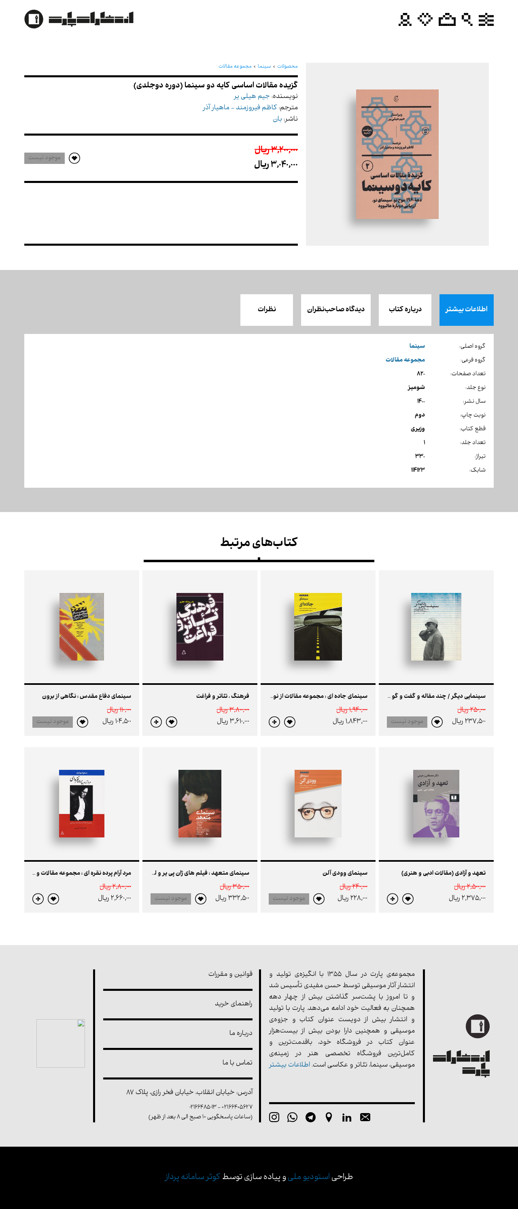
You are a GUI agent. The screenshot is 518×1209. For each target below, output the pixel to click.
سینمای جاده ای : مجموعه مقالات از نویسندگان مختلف (299, 697)
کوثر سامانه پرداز (193, 1178)
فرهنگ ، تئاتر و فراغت (222, 697)
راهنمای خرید (234, 1004)
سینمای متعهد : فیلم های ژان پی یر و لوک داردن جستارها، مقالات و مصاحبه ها (151, 873)
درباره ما (241, 1034)
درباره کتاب (405, 310)
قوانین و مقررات (230, 975)
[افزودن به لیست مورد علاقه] (437, 722)
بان (277, 119)
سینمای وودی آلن (345, 873)
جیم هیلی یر (252, 97)
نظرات (267, 310)
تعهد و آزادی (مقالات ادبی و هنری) (443, 873)
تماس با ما (238, 1063)
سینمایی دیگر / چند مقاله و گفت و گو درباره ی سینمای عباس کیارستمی (397, 697)
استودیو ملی (309, 1178)
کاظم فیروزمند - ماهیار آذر (240, 108)
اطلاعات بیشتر (467, 310)
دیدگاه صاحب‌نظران (336, 310)
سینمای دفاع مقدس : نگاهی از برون (86, 697)
